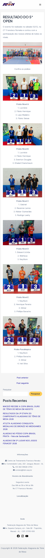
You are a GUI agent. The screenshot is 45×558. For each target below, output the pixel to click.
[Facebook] (18, 536)
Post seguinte (22, 383)
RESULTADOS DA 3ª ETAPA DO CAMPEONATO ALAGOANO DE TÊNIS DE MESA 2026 (21, 416)
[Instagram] (22, 536)
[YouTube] (26, 536)
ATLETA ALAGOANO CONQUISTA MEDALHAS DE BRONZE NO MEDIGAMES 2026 (22, 426)
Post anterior (22, 378)
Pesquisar (7, 389)
